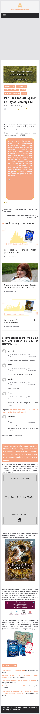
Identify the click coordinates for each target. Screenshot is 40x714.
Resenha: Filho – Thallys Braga (13, 670)
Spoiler (24, 93)
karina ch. (12, 379)
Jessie (11, 351)
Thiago (21, 106)
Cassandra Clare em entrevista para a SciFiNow (20, 251)
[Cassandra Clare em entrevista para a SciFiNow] (20, 229)
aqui (29, 129)
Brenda (11, 416)
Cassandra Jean (21, 86)
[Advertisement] (20, 39)
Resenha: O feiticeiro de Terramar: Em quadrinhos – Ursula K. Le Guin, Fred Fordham (20, 692)
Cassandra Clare (10, 86)
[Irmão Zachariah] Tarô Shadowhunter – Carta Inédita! (21, 217)
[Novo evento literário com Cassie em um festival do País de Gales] (20, 264)
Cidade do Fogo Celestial (12, 90)
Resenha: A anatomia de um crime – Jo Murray (19, 681)
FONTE (6, 203)
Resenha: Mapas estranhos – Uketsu (15, 686)
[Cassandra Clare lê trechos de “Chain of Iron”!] (20, 299)
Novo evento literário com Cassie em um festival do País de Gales (20, 286)
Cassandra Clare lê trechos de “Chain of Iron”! (20, 321)
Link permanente (32, 355)
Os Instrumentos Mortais (12, 93)
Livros (23, 90)
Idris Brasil (22, 708)
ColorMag (5, 710)
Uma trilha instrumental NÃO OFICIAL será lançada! (21, 210)
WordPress (16, 710)
